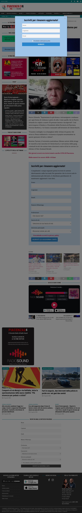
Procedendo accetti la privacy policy (42, 41)
